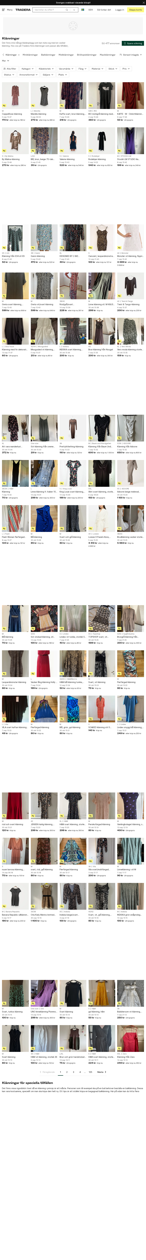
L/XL (61, 1054)
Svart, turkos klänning (12, 1011)
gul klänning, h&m (96, 1011)
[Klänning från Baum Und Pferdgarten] (101, 428)
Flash (7, 534)
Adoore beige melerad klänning (128, 491)
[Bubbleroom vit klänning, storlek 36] (130, 993)
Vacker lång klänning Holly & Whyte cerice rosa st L (44, 682)
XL (61, 253)
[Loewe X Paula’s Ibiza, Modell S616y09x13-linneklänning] (101, 518)
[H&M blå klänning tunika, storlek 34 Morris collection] (73, 663)
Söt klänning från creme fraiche (42, 446)
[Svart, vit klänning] (101, 663)
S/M (90, 111)
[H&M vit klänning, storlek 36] (44, 1038)
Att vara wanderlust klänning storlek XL (11, 446)
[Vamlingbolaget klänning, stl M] (130, 805)
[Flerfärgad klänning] (130, 663)
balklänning (104, 1091)
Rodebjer (96, 156)
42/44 (33, 347)
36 (61, 443)
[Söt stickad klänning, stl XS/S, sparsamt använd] (44, 618)
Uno (42, 1009)
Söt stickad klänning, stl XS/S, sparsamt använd (42, 637)
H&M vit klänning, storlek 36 (44, 1057)
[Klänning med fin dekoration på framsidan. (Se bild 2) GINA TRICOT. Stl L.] (15, 331)
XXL (90, 489)
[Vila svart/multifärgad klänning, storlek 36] (101, 851)
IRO (95, 111)
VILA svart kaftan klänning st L (14, 727)
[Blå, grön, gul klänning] (73, 709)
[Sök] (67, 9)
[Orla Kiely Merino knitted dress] (44, 896)
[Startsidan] (23, 9)
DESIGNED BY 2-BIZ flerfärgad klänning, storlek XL (72, 256)
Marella (37, 111)
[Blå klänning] (44, 518)
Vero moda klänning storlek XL (130, 349)
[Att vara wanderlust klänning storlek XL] (15, 428)
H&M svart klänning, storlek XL (72, 824)
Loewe (96, 534)
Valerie (66, 156)
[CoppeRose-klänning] (15, 95)
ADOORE (127, 443)
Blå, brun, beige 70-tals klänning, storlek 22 (42, 159)
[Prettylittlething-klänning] (73, 428)
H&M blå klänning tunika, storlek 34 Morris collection (73, 682)
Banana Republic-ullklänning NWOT (15, 915)
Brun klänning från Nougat (100, 349)
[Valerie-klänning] (73, 140)
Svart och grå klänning (70, 537)
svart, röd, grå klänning (42, 869)
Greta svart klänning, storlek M (12, 304)
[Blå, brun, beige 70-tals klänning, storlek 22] (44, 140)
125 (90, 1072)
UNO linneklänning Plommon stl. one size (44, 1011)
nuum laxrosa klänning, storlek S (12, 869)
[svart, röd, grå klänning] (44, 851)
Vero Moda (126, 347)
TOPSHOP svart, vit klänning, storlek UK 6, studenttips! (99, 637)
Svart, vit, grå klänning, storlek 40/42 (99, 915)
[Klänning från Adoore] (130, 428)
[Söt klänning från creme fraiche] (44, 428)
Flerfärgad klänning (126, 682)
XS (3, 253)
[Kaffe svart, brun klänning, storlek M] (73, 95)
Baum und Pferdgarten (101, 443)
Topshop (96, 634)
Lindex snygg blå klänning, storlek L (129, 727)
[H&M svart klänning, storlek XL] (73, 805)
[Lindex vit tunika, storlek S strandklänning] (73, 618)
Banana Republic (13, 912)
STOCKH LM (126, 156)
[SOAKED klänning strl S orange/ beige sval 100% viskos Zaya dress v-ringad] (101, 709)
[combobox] (51, 9)
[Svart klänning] (73, 993)
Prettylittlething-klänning (71, 446)
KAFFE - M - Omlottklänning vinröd (130, 114)
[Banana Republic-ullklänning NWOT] (15, 896)
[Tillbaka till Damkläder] (3, 55)
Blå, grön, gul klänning (70, 727)
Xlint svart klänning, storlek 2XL (101, 491)
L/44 (33, 156)
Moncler (124, 253)
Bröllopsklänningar (87, 55)
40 (89, 534)
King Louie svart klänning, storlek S (72, 491)
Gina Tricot (9, 347)
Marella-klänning (38, 114)
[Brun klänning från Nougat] (101, 331)
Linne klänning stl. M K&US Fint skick (100, 304)
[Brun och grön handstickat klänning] (73, 1038)
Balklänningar (48, 55)
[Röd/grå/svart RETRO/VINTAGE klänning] (73, 286)
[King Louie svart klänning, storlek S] (73, 473)
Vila (6, 724)
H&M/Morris (72, 679)
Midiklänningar (66, 55)
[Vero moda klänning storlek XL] (130, 331)
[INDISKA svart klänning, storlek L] (73, 331)
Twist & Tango (127, 301)
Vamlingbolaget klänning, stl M (130, 824)
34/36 (33, 912)
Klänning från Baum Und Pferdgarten (99, 446)
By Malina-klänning (11, 159)
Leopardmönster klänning (14, 682)
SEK (90, 10)
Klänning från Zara (125, 1057)
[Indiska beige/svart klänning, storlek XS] (73, 896)
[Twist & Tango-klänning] (130, 286)
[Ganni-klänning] (44, 237)
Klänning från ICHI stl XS (13, 256)
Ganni (37, 253)
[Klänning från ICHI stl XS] (15, 237)
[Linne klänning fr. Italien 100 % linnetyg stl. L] (44, 473)
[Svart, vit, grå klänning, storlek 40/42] (101, 896)
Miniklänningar (30, 55)
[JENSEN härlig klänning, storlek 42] (44, 805)
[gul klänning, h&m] (101, 993)
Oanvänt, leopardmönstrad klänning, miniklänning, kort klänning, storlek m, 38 (101, 256)
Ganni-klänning (38, 256)
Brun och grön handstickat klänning (72, 1057)
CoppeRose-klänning (12, 114)
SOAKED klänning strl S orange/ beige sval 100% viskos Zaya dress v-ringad (101, 727)
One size (34, 443)
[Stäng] (143, 2)
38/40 (62, 301)
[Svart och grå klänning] (73, 518)
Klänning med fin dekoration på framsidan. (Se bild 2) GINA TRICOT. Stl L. (15, 349)
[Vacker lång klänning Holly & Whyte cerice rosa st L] (44, 663)
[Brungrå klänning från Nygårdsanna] (130, 618)
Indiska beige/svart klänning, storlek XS (69, 915)
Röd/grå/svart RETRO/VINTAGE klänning (72, 304)
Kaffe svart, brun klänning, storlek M (72, 114)
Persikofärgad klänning (99, 824)
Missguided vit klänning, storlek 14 (42, 349)
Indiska (66, 347)
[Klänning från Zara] (130, 1038)
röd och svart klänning (12, 824)
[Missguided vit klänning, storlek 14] (44, 331)
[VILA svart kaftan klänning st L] (15, 709)
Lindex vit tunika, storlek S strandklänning (72, 637)
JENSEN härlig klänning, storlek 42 (42, 824)
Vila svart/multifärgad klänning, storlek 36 (98, 869)
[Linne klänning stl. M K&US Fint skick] (101, 286)
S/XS (33, 634)
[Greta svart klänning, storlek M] (15, 286)
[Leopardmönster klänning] (15, 663)
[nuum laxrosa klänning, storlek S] (15, 851)
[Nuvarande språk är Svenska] (82, 9)
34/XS (62, 679)
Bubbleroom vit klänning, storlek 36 (129, 1011)
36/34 (4, 489)
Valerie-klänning (67, 159)
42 (118, 253)
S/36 (119, 443)
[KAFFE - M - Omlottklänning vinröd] (130, 95)
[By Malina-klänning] (15, 140)
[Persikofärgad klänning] (101, 805)
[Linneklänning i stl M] (130, 851)
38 (32, 253)
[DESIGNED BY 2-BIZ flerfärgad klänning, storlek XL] (73, 237)
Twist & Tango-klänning (128, 304)
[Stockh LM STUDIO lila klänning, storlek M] (130, 140)
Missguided (43, 347)
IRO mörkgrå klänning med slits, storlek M (100, 114)
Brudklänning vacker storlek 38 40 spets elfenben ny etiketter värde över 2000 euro (130, 537)
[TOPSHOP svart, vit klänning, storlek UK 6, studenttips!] (101, 618)
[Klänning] (15, 473)
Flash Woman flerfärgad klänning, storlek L (13, 537)
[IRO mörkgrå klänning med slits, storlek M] (101, 95)
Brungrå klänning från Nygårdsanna (127, 637)
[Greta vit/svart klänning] (44, 286)
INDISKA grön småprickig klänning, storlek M (128, 915)
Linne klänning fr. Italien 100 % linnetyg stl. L (44, 491)
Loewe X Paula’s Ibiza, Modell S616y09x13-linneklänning (98, 537)
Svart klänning (66, 1011)
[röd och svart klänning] (15, 805)
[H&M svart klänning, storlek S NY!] (101, 1038)
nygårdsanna (128, 634)
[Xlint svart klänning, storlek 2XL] (101, 473)
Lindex (65, 634)
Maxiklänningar (107, 55)
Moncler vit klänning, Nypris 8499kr (130, 256)
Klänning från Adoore (127, 446)
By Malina (9, 156)
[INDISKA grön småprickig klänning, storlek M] (130, 896)
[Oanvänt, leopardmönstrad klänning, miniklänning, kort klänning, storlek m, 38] (101, 237)
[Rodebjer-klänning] (101, 140)
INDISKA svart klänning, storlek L (70, 349)
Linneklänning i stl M (126, 869)
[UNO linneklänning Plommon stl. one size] (44, 993)
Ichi (7, 253)
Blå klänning (36, 537)
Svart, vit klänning (96, 682)
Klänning (6, 491)
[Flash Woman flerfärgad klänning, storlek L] (15, 518)
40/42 (90, 912)
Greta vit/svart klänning (42, 304)
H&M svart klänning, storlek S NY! (101, 1057)
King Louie (67, 489)
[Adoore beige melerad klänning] (130, 473)
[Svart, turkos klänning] (15, 993)
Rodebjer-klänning (97, 159)
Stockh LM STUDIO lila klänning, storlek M (127, 159)
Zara (124, 1054)
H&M (11, 489)
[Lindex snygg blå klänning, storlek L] (130, 709)
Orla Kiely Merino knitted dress (42, 915)
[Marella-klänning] (44, 95)
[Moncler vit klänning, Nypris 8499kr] (130, 237)
